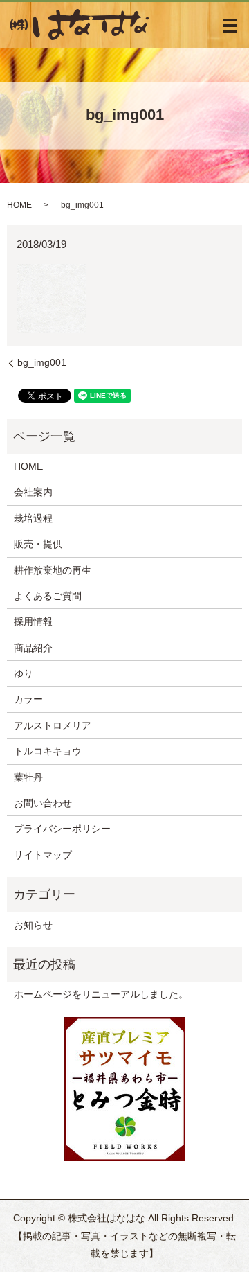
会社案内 (33, 491)
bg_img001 (41, 362)
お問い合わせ (43, 803)
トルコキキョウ (48, 751)
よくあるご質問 (48, 595)
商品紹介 (33, 647)
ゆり (23, 673)
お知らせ (33, 924)
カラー (28, 699)
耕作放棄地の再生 (52, 570)
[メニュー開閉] (230, 26)
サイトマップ (43, 854)
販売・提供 (38, 543)
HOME (19, 205)
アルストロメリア (52, 725)
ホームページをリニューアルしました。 (101, 994)
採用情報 (33, 621)
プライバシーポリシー (62, 828)
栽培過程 (33, 518)
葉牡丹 (28, 777)
